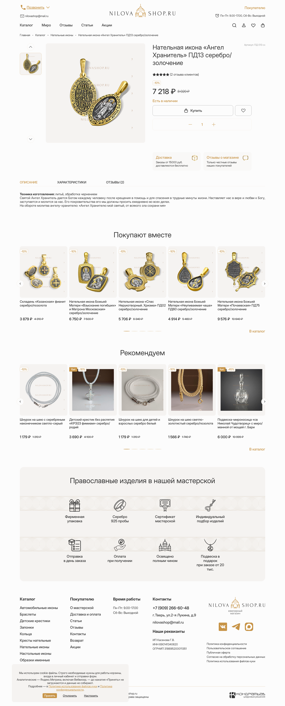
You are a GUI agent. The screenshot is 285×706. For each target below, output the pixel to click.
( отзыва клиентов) (184, 74)
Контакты (78, 634)
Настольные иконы (35, 653)
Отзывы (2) (115, 182)
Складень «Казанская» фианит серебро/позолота (43, 303)
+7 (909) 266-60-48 (171, 608)
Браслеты (28, 614)
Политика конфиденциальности (227, 644)
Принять (49, 695)
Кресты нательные (35, 640)
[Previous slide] (30, 46)
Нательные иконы (62, 35)
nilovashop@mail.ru (36, 16)
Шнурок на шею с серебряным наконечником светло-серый (42, 421)
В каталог (257, 331)
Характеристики (71, 182)
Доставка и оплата (85, 614)
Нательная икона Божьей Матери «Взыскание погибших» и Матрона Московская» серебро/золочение (92, 307)
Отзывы (66, 25)
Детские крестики (35, 621)
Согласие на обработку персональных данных (236, 656)
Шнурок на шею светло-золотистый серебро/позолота (190, 421)
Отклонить (70, 695)
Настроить (91, 695)
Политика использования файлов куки (231, 661)
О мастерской (82, 608)
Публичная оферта (218, 652)
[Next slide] (30, 139)
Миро (46, 25)
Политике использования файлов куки (73, 686)
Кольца (26, 634)
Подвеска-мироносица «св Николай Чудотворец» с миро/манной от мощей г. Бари (240, 423)
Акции (107, 25)
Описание (28, 182)
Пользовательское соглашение (226, 648)
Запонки (27, 627)
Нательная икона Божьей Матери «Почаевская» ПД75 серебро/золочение (239, 305)
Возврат (77, 640)
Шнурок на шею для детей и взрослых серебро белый (139, 421)
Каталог (26, 25)
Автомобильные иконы (39, 608)
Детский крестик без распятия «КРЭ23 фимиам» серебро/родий (92, 423)
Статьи (87, 25)
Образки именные (35, 660)
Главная (25, 35)
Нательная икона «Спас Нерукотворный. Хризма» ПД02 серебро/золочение (142, 305)
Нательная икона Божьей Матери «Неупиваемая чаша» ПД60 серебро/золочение (190, 305)
